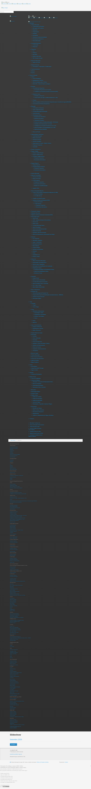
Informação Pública (37, 298)
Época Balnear (36, 245)
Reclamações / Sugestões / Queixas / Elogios (42, 404)
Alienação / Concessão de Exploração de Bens (43, 381)
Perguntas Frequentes (37, 145)
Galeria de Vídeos (35, 360)
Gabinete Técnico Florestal (38, 296)
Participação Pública (35, 391)
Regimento (35, 30)
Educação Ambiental (37, 244)
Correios (35, 336)
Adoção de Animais (37, 139)
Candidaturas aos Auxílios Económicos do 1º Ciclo (45, 125)
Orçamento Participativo (36, 374)
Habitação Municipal (35, 213)
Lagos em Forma (36, 62)
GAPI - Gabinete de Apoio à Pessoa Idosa (42, 220)
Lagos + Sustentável (37, 242)
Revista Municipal (36, 40)
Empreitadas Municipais (38, 385)
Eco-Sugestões (36, 238)
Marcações (33, 389)
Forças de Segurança (37, 341)
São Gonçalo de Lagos (38, 58)
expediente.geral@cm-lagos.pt (16, 754)
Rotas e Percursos (37, 330)
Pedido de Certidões (37, 396)
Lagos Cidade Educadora (38, 109)
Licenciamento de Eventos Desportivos (41, 103)
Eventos (33, 72)
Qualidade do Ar (36, 254)
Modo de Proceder (37, 178)
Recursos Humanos (37, 383)
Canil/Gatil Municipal (37, 136)
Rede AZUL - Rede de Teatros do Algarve (41, 83)
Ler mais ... (13, 744)
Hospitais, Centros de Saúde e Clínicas (41, 343)
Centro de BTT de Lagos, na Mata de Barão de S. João (46, 97)
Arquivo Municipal (35, 173)
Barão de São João (37, 56)
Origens (34, 305)
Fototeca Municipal (35, 355)
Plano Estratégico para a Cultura (40, 82)
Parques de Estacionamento (39, 345)
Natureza (35, 322)
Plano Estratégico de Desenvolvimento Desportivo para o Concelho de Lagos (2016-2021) (52, 102)
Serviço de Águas (36, 402)
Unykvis (66, 762)
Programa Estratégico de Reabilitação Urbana (44, 269)
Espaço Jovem (36, 278)
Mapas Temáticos (35, 362)
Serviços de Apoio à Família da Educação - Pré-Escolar (46, 122)
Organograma (36, 31)
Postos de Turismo (37, 347)
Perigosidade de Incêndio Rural (39, 262)
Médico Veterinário (37, 137)
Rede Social (35, 221)
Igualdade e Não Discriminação (39, 232)
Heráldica (35, 33)
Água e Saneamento (35, 289)
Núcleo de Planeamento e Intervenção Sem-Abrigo (43, 234)
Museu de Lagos (34, 353)
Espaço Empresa (36, 164)
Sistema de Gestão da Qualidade (40, 37)
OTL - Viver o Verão (37, 285)
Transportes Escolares (39, 120)
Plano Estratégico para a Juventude (40, 283)
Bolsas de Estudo (36, 131)
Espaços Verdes (36, 256)
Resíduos (35, 251)
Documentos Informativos (40, 159)
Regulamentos (36, 413)
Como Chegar (36, 306)
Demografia (35, 35)
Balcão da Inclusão (37, 230)
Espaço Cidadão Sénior (38, 154)
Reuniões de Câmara (37, 408)
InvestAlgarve (34, 366)
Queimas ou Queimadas (38, 249)
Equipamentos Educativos (40, 116)
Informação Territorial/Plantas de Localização (42, 266)
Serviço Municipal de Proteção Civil (40, 293)
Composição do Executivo (38, 26)
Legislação (35, 146)
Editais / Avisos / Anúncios (38, 410)
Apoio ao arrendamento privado (39, 229)
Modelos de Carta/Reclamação (40, 185)
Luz (33, 51)
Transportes (35, 350)
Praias (34, 320)
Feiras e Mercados (37, 338)
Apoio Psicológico (37, 227)
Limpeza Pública (36, 247)
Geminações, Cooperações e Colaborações (42, 66)
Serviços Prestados (37, 141)
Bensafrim (35, 54)
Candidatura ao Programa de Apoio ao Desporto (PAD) (46, 91)
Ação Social (35, 218)
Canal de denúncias (35, 69)
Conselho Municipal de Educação (40, 111)
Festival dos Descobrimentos (37, 358)
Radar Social (35, 223)
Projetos (34, 100)
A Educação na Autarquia (38, 107)
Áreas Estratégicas (37, 78)
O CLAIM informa (38, 195)
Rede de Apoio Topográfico (39, 264)
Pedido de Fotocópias (37, 398)
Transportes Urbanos (35, 211)
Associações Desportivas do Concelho (42, 89)
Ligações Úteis (36, 188)
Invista (31, 364)
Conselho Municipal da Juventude (40, 281)
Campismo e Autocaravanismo (39, 348)
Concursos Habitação (36, 378)
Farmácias (35, 339)
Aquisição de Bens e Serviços (39, 387)
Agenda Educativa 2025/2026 (40, 129)
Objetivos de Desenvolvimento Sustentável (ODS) (42, 214)
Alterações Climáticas (37, 240)
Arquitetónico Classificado (40, 314)
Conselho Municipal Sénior (38, 225)
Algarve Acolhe (34, 370)
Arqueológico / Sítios (38, 312)
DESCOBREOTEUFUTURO (39, 287)
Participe (31, 372)
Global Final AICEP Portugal (37, 368)
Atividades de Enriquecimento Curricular (43, 123)
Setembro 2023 (16, 739)
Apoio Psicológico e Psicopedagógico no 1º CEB (44, 127)
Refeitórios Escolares (39, 118)
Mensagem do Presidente (38, 28)
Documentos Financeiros (38, 39)
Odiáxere (35, 52)
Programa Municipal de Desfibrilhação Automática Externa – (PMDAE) (48, 294)
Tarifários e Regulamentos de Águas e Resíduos (43, 415)
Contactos (32, 418)
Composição (35, 45)
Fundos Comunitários (36, 149)
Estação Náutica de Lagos (36, 332)
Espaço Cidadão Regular (38, 152)
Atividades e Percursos (39, 95)
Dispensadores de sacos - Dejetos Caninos (42, 143)
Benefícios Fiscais (38, 273)
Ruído (34, 253)
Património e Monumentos (38, 311)
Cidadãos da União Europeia (39, 198)
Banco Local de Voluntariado (39, 280)
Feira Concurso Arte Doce (36, 356)
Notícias (33, 71)
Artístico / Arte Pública (39, 316)
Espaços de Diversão (37, 326)
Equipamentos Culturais (38, 80)
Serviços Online (34, 393)
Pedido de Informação (37, 400)
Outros (35, 318)
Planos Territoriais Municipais (39, 260)
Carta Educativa (36, 113)
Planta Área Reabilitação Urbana (41, 271)
